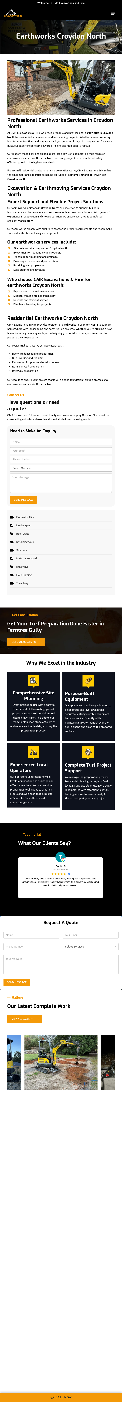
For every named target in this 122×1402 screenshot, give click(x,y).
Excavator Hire (25, 517)
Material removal (26, 558)
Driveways (22, 566)
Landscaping (23, 525)
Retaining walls (25, 542)
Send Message (23, 499)
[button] (113, 13)
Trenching (22, 583)
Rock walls (22, 533)
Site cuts (21, 550)
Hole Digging (24, 575)
